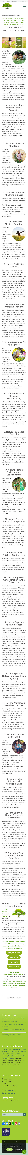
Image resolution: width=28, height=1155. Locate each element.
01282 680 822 (13, 1)
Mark (19, 997)
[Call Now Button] (24, 1151)
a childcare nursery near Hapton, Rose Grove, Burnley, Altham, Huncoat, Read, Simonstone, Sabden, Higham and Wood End (14, 983)
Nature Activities (9, 25)
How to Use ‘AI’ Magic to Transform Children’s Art (14, 1018)
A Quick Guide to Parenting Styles (9, 1021)
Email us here (8, 1093)
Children (6, 20)
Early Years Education (17, 20)
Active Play (6, 18)
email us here (22, 1)
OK (9, 1149)
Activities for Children (17, 18)
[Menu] (24, 5)
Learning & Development (11, 22)
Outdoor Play (19, 25)
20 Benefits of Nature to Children (14, 29)
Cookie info (17, 1149)
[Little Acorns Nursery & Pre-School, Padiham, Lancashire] (11, 5)
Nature (22, 22)
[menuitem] (24, 5)
